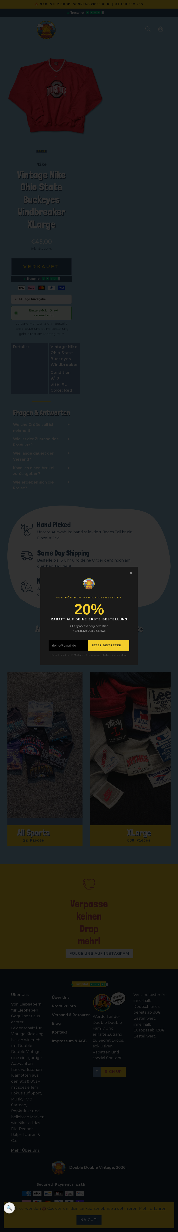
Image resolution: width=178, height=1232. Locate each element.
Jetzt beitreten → (109, 645)
